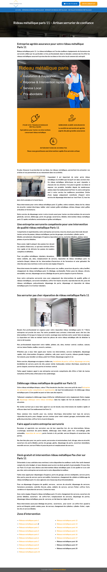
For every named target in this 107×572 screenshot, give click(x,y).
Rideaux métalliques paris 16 (67, 534)
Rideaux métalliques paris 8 (29, 545)
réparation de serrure (33, 433)
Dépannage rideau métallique (33, 10)
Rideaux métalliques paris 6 (29, 538)
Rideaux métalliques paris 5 (29, 534)
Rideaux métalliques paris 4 (29, 531)
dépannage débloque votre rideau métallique (36, 400)
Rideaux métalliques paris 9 (29, 548)
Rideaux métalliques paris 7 (29, 541)
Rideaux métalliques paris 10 (29, 552)
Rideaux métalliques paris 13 (67, 524)
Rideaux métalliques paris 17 (67, 538)
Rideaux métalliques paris (28, 524)
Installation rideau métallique (80, 10)
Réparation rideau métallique (56, 10)
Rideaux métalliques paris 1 (29, 520)
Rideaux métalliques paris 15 (67, 531)
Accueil (18, 10)
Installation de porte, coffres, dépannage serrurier (71, 361)
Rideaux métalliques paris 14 (67, 527)
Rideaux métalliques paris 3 (29, 527)
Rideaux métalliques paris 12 (67, 520)
